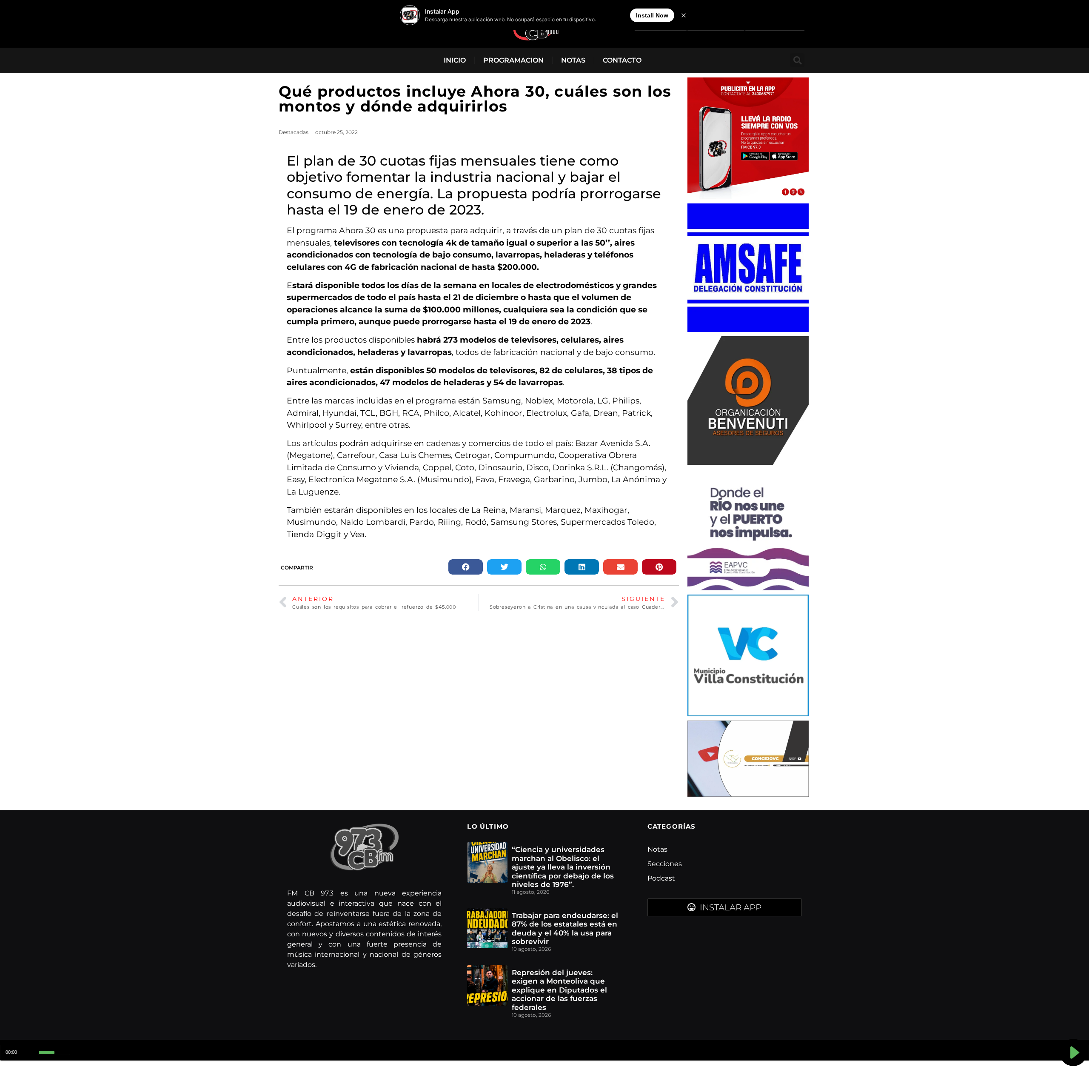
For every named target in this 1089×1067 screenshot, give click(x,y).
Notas (573, 60)
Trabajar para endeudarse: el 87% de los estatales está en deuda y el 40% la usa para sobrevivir (565, 928)
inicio (455, 60)
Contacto (622, 60)
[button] (797, 60)
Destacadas (293, 132)
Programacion (513, 60)
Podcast (661, 878)
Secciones (664, 864)
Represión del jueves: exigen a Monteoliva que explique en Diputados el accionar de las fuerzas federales (559, 990)
